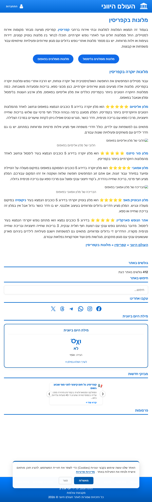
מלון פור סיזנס (137, 153)
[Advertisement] (76, 445)
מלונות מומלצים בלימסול (98, 59)
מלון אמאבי (140, 168)
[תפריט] (143, 5)
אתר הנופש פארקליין (132, 220)
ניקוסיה (20, 200)
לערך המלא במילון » (76, 361)
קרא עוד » (91, 402)
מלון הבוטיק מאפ (135, 200)
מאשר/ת (83, 480)
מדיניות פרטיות (85, 471)
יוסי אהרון (65, 488)
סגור (65, 480)
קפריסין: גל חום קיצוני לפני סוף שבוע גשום (75, 386)
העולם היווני (118, 6)
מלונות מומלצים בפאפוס (53, 59)
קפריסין (63, 30)
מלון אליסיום (139, 107)
